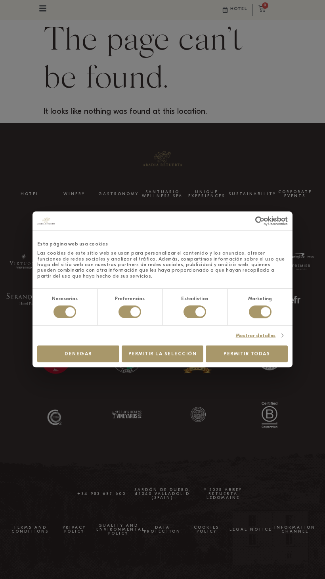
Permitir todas (247, 354)
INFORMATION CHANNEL (294, 529)
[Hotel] (225, 10)
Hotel (238, 8)
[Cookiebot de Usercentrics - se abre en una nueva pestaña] (253, 221)
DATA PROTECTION (162, 529)
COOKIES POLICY (206, 529)
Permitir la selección (162, 354)
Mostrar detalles (256, 335)
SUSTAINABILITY (252, 194)
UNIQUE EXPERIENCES (206, 194)
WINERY (74, 194)
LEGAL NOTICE (250, 529)
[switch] (130, 311)
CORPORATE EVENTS (295, 194)
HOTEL (30, 194)
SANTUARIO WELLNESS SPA (162, 194)
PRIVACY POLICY (74, 529)
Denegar (78, 354)
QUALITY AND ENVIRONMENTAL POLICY (120, 529)
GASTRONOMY (118, 194)
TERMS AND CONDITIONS (30, 529)
